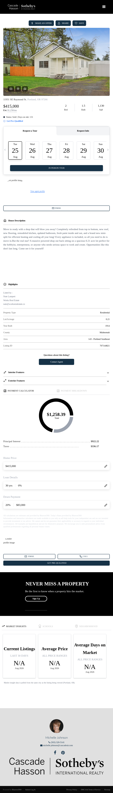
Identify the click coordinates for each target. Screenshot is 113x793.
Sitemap (107, 790)
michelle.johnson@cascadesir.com (58, 745)
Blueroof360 (16, 790)
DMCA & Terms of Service (91, 790)
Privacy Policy (71, 790)
